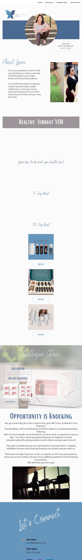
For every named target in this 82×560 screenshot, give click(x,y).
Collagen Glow (61, 2)
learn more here (18, 368)
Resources (49, 2)
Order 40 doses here (10, 401)
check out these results (18, 378)
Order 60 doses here (25, 401)
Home (40, 2)
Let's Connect (75, 2)
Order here (41, 264)
